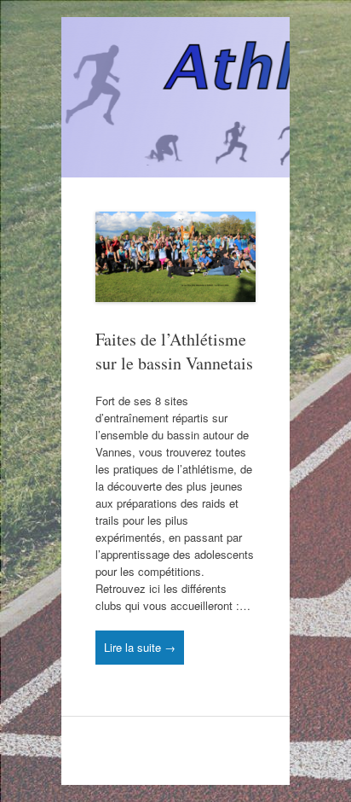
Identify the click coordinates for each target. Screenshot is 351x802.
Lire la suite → (140, 647)
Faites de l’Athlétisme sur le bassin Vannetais (174, 351)
